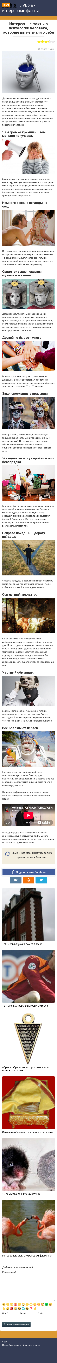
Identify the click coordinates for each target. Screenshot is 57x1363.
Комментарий (9, 1272)
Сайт (40, 1313)
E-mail (24, 1313)
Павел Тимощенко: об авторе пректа (21, 1345)
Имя (5, 1313)
